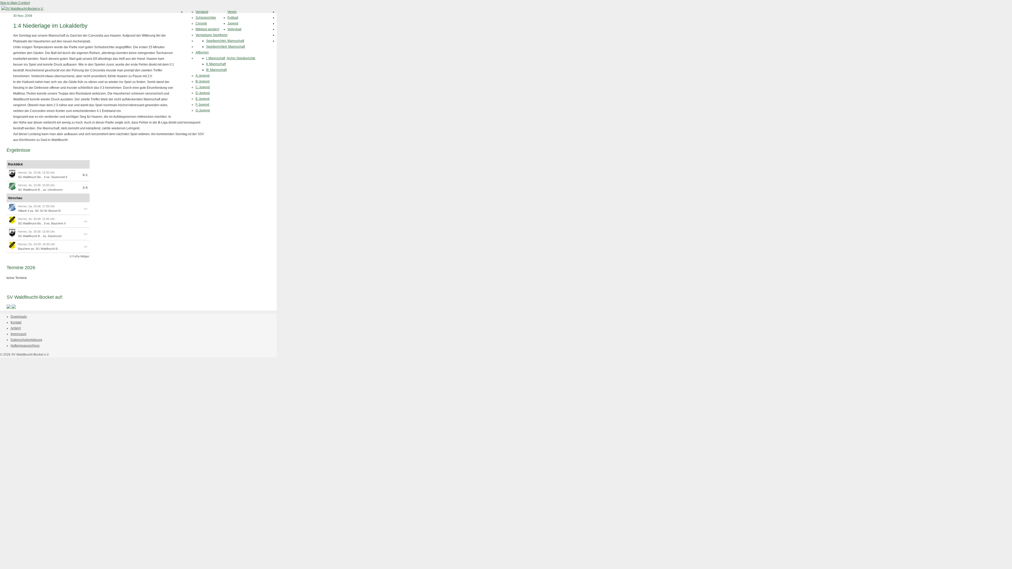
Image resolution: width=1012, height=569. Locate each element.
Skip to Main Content (15, 3)
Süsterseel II (59, 177)
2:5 (85, 187)
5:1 (85, 174)
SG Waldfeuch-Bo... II (32, 177)
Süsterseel (54, 236)
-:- (86, 208)
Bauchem (24, 248)
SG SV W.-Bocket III (48, 210)
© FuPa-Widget (79, 256)
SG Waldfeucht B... (30, 189)
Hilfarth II (23, 210)
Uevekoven (55, 189)
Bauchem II (58, 223)
